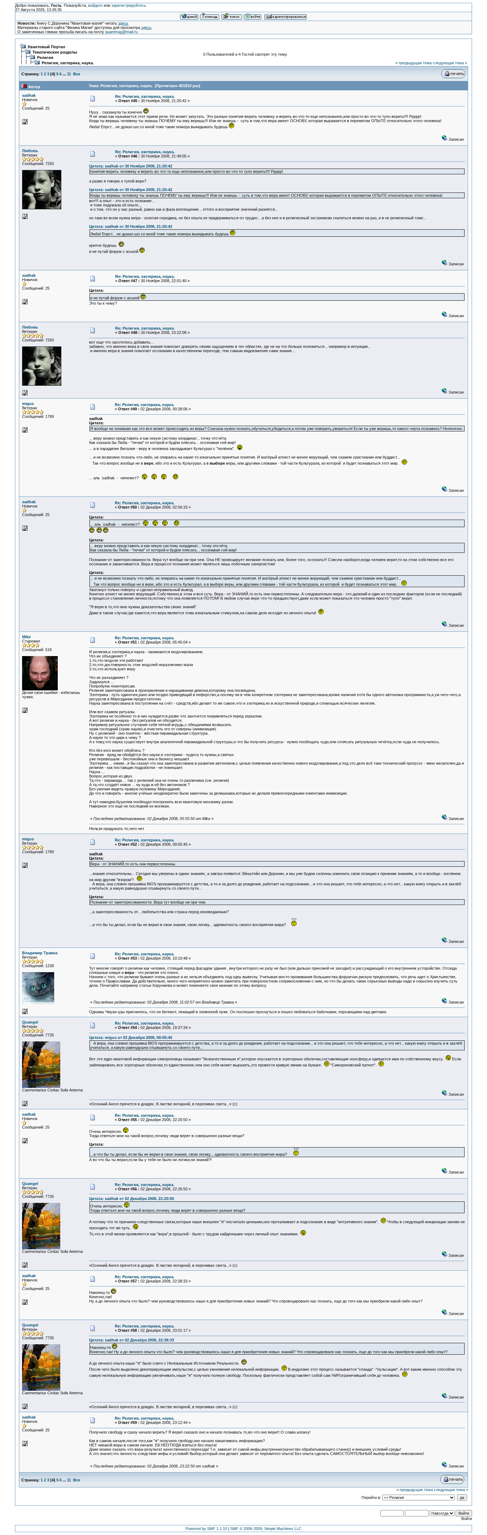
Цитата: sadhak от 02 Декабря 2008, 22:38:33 (131, 1340)
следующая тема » (450, 63)
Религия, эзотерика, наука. (68, 63)
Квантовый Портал (46, 47)
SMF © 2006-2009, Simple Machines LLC (266, 1528)
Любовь (30, 151)
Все (76, 74)
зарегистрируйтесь (128, 5)
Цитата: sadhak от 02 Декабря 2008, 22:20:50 (131, 1198)
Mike (26, 637)
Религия (45, 57)
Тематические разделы (54, 52)
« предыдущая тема (413, 63)
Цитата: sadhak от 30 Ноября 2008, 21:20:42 (130, 166)
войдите (95, 5)
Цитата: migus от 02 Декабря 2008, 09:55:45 (130, 1037)
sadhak (29, 95)
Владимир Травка (39, 953)
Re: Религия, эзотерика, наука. (145, 96)
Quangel (30, 1022)
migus (28, 403)
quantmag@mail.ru (121, 32)
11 (69, 74)
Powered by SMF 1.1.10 (206, 1528)
